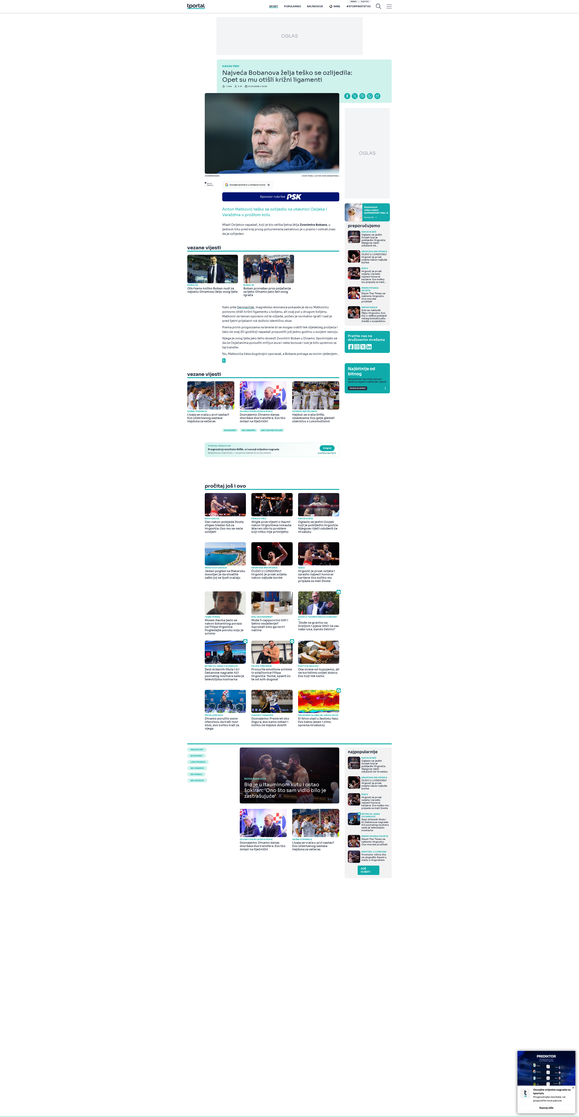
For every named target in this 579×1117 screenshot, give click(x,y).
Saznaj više (546, 1107)
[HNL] (367, 212)
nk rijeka (196, 774)
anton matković (271, 430)
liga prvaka (198, 762)
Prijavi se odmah (357, 388)
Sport (273, 6)
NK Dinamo (248, 430)
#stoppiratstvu (358, 6)
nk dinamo (197, 768)
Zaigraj (327, 448)
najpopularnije (362, 751)
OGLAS (289, 36)
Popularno (292, 6)
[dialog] (546, 1082)
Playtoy (365, 2)
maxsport (197, 749)
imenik (354, 2)
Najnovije (315, 6)
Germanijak (245, 307)
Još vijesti (365, 870)
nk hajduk (197, 780)
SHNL (337, 6)
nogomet (230, 430)
